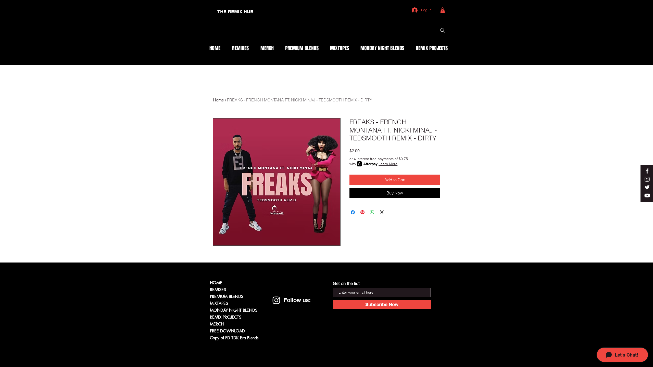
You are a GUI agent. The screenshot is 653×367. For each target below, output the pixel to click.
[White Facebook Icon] (647, 171)
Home (218, 99)
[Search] (442, 30)
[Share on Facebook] (353, 212)
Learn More (388, 164)
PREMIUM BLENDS (226, 296)
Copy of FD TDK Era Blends (234, 337)
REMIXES (218, 289)
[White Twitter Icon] (647, 187)
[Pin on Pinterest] (362, 212)
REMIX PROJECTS (225, 317)
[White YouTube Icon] (647, 195)
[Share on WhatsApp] (372, 212)
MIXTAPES (219, 303)
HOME (216, 282)
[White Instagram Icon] (647, 179)
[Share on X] (382, 212)
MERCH (217, 324)
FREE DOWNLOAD (227, 331)
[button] (442, 10)
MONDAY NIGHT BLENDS (233, 310)
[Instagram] (276, 300)
